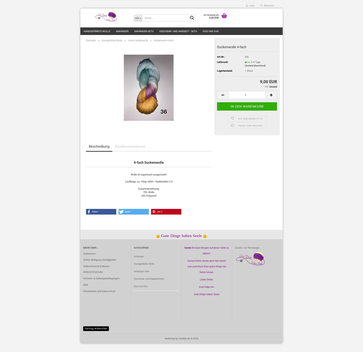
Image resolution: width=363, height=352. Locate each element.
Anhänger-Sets (144, 31)
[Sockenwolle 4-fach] (149, 87)
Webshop (170, 338)
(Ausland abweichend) (255, 65)
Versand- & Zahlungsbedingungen (101, 278)
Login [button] (251, 5)
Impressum (89, 253)
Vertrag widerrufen (96, 328)
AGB (85, 284)
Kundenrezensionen (130, 146)
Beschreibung (99, 146)
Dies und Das (211, 31)
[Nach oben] (352, 346)
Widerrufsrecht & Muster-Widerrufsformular (96, 269)
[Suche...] (191, 18)
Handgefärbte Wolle (97, 31)
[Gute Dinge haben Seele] (105, 16)
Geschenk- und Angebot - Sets (178, 31)
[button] (222, 95)
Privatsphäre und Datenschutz (99, 291)
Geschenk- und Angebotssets (149, 279)
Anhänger (122, 31)
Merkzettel (268, 5)
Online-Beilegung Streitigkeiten (99, 259)
